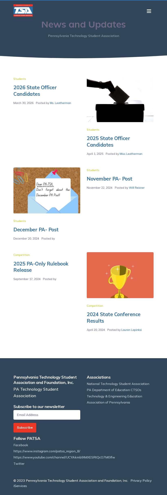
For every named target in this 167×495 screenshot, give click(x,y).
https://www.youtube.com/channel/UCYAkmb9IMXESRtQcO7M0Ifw (64, 457)
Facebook (20, 445)
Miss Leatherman (131, 154)
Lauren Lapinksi (131, 330)
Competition (21, 255)
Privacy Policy (141, 480)
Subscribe (25, 427)
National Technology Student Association (118, 384)
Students (19, 79)
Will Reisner (137, 188)
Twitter (18, 464)
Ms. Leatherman (60, 103)
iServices (20, 486)
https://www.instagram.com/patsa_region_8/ (46, 451)
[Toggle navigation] (149, 11)
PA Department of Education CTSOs (114, 390)
